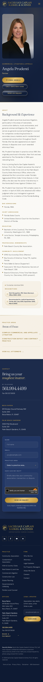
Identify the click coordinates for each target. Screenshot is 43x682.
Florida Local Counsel (9, 590)
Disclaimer (25, 664)
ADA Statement (34, 664)
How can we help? (13, 471)
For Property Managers (32, 567)
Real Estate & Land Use (10, 569)
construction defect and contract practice (21, 340)
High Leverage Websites (14, 670)
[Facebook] (10, 538)
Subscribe (32, 619)
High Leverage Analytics (10, 674)
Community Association (10, 556)
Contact (26, 578)
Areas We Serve (29, 571)
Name (7, 440)
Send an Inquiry (15, 93)
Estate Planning (7, 580)
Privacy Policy (16, 664)
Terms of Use (7, 664)
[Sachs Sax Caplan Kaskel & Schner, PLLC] (17, 4)
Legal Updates (29, 563)
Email (7, 450)
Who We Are (28, 556)
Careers (26, 574)
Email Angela (14, 80)
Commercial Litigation (10, 573)
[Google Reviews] (23, 538)
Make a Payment (10, 635)
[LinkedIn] (4, 538)
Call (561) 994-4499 (15, 87)
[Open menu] (39, 3)
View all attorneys (13, 351)
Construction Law (8, 577)
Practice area (11, 460)
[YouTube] (17, 538)
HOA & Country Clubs (10, 566)
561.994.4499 (14, 388)
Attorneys (27, 560)
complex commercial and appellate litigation (21, 334)
